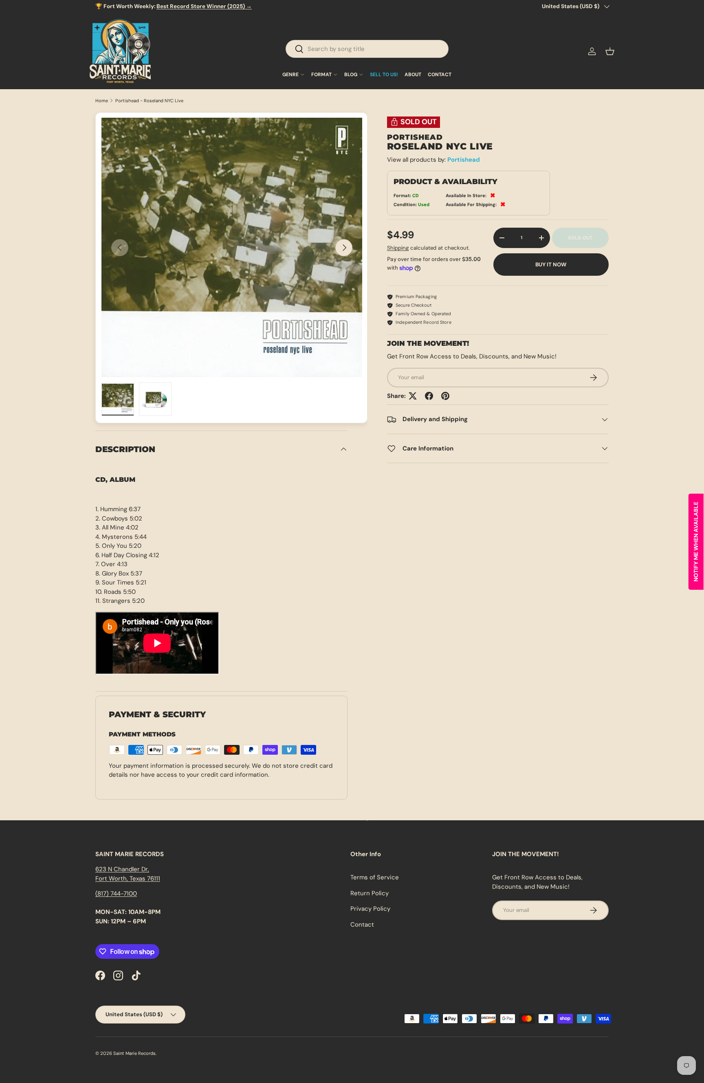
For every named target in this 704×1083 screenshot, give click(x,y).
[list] (231, 247)
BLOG (350, 74)
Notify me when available (696, 542)
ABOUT (413, 74)
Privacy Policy (370, 909)
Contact (362, 924)
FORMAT (321, 74)
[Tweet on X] (413, 396)
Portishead (463, 160)
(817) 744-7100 (116, 894)
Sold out (580, 238)
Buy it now (550, 264)
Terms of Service (374, 877)
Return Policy (369, 893)
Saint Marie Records (134, 1053)
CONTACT (439, 74)
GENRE (290, 74)
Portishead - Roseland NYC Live (149, 101)
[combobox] (367, 49)
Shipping (398, 247)
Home (101, 101)
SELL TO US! (384, 74)
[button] (610, 51)
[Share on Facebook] (429, 396)
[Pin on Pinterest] (445, 396)
